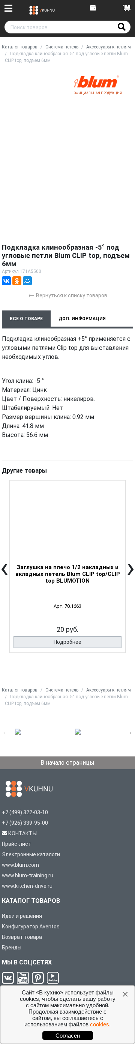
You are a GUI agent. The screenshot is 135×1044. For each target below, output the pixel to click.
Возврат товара (22, 937)
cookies (99, 1024)
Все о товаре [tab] (26, 318)
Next (129, 731)
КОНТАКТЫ (22, 833)
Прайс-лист (16, 844)
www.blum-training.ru (27, 875)
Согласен (68, 1035)
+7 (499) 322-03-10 (25, 812)
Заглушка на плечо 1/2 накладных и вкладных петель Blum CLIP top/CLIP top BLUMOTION (67, 574)
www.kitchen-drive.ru (27, 886)
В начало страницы (67, 762)
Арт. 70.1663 (67, 606)
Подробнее (67, 642)
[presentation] (4, 572)
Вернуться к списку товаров (67, 295)
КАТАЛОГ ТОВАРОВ (31, 900)
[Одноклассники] (16, 280)
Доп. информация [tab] (82, 318)
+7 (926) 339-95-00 (25, 823)
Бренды (11, 948)
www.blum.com (20, 865)
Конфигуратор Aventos (31, 926)
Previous (5, 731)
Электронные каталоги (31, 854)
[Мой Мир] (27, 280)
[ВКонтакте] (6, 280)
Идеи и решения (22, 916)
